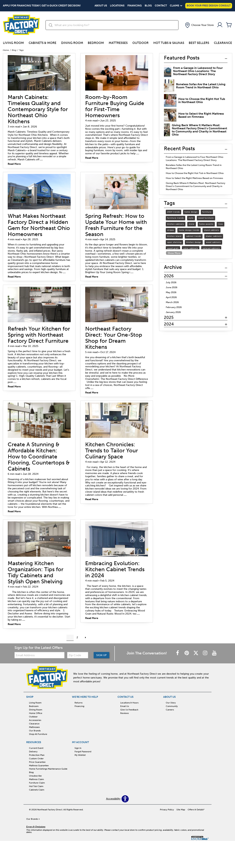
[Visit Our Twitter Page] (196, 653)
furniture (207, 212)
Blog (148, 5)
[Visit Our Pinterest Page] (187, 653)
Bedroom (96, 43)
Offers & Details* (196, 809)
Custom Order (36, 758)
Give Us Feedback (129, 709)
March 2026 (172, 302)
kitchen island (174, 236)
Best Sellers (199, 43)
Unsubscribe (35, 776)
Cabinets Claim (36, 789)
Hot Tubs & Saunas (168, 43)
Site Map (180, 809)
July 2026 (171, 282)
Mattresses (118, 43)
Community (172, 706)
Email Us (124, 706)
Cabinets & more (42, 43)
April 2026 (171, 297)
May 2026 (171, 292)
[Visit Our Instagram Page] (205, 653)
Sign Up (101, 655)
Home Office (35, 713)
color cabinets (190, 248)
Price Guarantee (37, 762)
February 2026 (174, 307)
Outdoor (140, 43)
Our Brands (35, 730)
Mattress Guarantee (39, 765)
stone (191, 224)
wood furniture (206, 218)
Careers (170, 709)
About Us (101, 5)
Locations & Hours (129, 702)
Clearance (223, 43)
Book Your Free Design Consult (209, 5)
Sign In (78, 748)
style (191, 218)
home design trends (189, 230)
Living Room (13, 43)
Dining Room (72, 43)
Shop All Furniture (38, 734)
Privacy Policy (167, 809)
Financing (134, 5)
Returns (78, 702)
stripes (170, 230)
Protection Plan (36, 755)
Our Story (171, 702)
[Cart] (229, 25)
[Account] (220, 25)
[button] (199, 25)
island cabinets (211, 230)
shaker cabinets (214, 236)
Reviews (124, 713)
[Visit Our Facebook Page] (178, 653)
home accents (206, 224)
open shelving (174, 242)
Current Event (36, 748)
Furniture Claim (37, 782)
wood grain (173, 248)
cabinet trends (193, 236)
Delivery (33, 751)
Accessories (35, 720)
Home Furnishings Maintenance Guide (48, 769)
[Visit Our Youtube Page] (214, 653)
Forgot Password (83, 751)
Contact (161, 5)
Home (6, 50)
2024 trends (173, 212)
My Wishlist (80, 755)
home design (191, 212)
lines (220, 224)
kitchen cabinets (175, 224)
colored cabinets (211, 248)
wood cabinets (213, 242)
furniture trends (175, 218)
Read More (14, 164)
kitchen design (193, 242)
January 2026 (173, 312)
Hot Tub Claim (36, 786)
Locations (117, 5)
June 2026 (171, 287)
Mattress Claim (36, 779)
